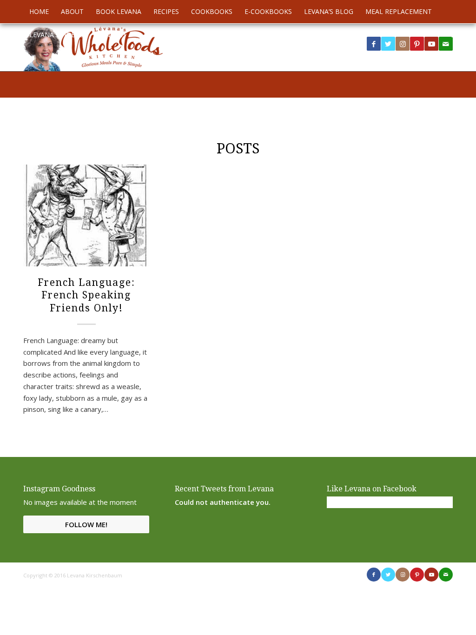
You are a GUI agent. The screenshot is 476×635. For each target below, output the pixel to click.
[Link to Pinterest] (417, 44)
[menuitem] (39, 11)
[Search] (447, 34)
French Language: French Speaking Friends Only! (86, 295)
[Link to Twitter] (388, 44)
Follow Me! (86, 524)
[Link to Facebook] (374, 44)
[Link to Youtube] (431, 44)
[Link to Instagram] (403, 44)
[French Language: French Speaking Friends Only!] (86, 215)
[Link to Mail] (446, 575)
